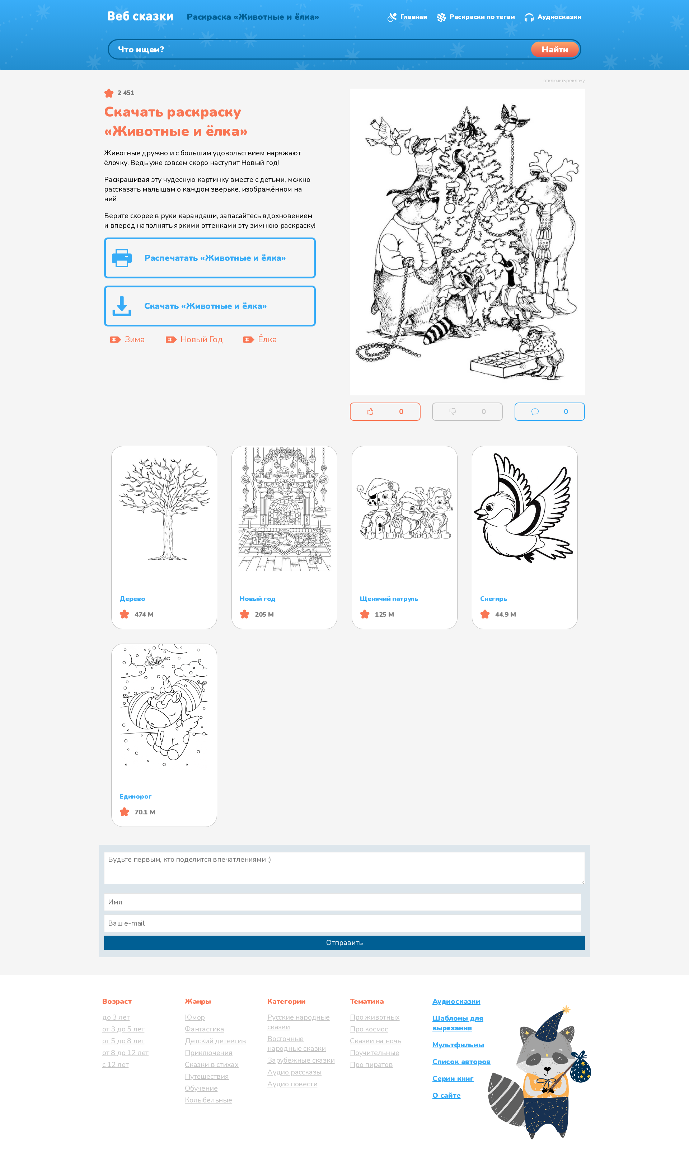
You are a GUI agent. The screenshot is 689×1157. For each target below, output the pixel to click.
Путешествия (207, 1076)
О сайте (446, 1095)
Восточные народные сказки (296, 1043)
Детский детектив (215, 1041)
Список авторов (461, 1062)
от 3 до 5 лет (123, 1029)
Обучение (201, 1088)
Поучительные (374, 1053)
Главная (413, 17)
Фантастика (204, 1029)
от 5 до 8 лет (123, 1041)
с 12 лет (115, 1064)
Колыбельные (208, 1100)
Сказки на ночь (375, 1041)
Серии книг (453, 1078)
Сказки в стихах (212, 1064)
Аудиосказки (559, 17)
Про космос (369, 1029)
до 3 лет (116, 1017)
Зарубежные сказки (301, 1060)
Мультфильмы (458, 1045)
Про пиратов (371, 1064)
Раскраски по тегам (482, 17)
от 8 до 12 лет (125, 1053)
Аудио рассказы (294, 1072)
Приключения (209, 1053)
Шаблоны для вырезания (457, 1023)
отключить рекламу (564, 80)
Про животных (375, 1017)
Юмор (195, 1017)
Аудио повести (292, 1084)
